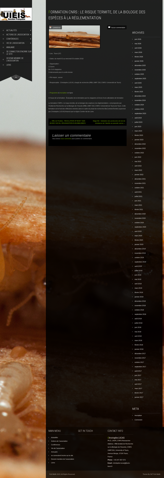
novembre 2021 (140, 183)
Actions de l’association (17, 34)
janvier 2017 (139, 397)
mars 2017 (138, 388)
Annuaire (10, 47)
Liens (8, 65)
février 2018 (139, 345)
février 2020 (139, 240)
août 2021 (138, 192)
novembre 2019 (140, 253)
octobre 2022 (139, 153)
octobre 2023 (139, 109)
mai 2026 (138, 44)
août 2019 (138, 266)
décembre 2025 (140, 65)
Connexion (138, 420)
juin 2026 (138, 39)
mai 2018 (138, 332)
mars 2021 (138, 205)
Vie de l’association (15, 43)
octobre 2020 (139, 223)
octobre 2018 (139, 310)
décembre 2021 (140, 179)
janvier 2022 (139, 175)
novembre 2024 (140, 100)
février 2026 (139, 57)
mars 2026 (138, 52)
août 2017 (138, 371)
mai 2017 (138, 380)
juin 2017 (138, 375)
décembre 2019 (140, 249)
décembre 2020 (140, 214)
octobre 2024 (139, 105)
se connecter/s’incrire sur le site (18, 52)
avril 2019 (138, 284)
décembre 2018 (140, 301)
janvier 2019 (139, 297)
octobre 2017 (139, 362)
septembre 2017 (140, 367)
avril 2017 (138, 384)
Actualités (11, 30)
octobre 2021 (139, 188)
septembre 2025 (140, 78)
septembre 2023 (140, 113)
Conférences (12, 39)
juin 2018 (138, 327)
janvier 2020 (139, 244)
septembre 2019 (140, 262)
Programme (54, 93)
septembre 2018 (140, 314)
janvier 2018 (139, 349)
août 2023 (138, 118)
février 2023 (139, 135)
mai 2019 (138, 279)
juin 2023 (138, 126)
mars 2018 (138, 340)
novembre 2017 (140, 358)
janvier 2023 (139, 140)
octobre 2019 (139, 257)
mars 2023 (138, 131)
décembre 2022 (140, 144)
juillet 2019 (138, 271)
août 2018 (138, 319)
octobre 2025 (139, 74)
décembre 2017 (140, 353)
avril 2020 (138, 231)
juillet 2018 (138, 323)
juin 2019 (138, 275)
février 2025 (139, 92)
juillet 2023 (138, 122)
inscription (63, 93)
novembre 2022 (140, 148)
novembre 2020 (140, 218)
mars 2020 (138, 236)
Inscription (138, 415)
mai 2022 (138, 161)
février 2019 (139, 292)
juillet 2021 (138, 196)
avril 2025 (138, 83)
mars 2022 (138, 170)
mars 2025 (138, 87)
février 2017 (139, 393)
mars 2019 (138, 288)
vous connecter (66, 139)
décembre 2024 (140, 96)
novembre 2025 (140, 70)
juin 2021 (138, 201)
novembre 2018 (140, 305)
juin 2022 (138, 157)
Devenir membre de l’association (14, 59)
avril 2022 (138, 166)
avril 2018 (138, 336)
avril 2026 (138, 48)
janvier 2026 (139, 61)
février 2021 (139, 209)
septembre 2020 (140, 227)
